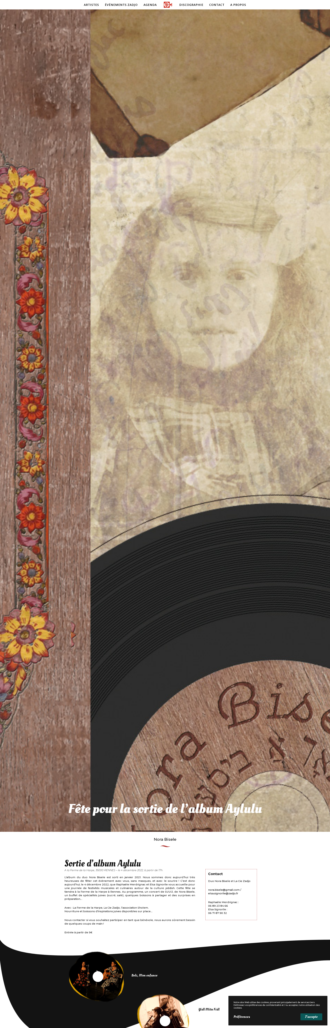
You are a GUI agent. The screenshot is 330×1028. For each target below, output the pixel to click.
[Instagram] (322, 4)
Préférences (242, 1016)
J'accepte (311, 1016)
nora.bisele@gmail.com (224, 889)
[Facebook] (314, 4)
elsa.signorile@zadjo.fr (223, 893)
